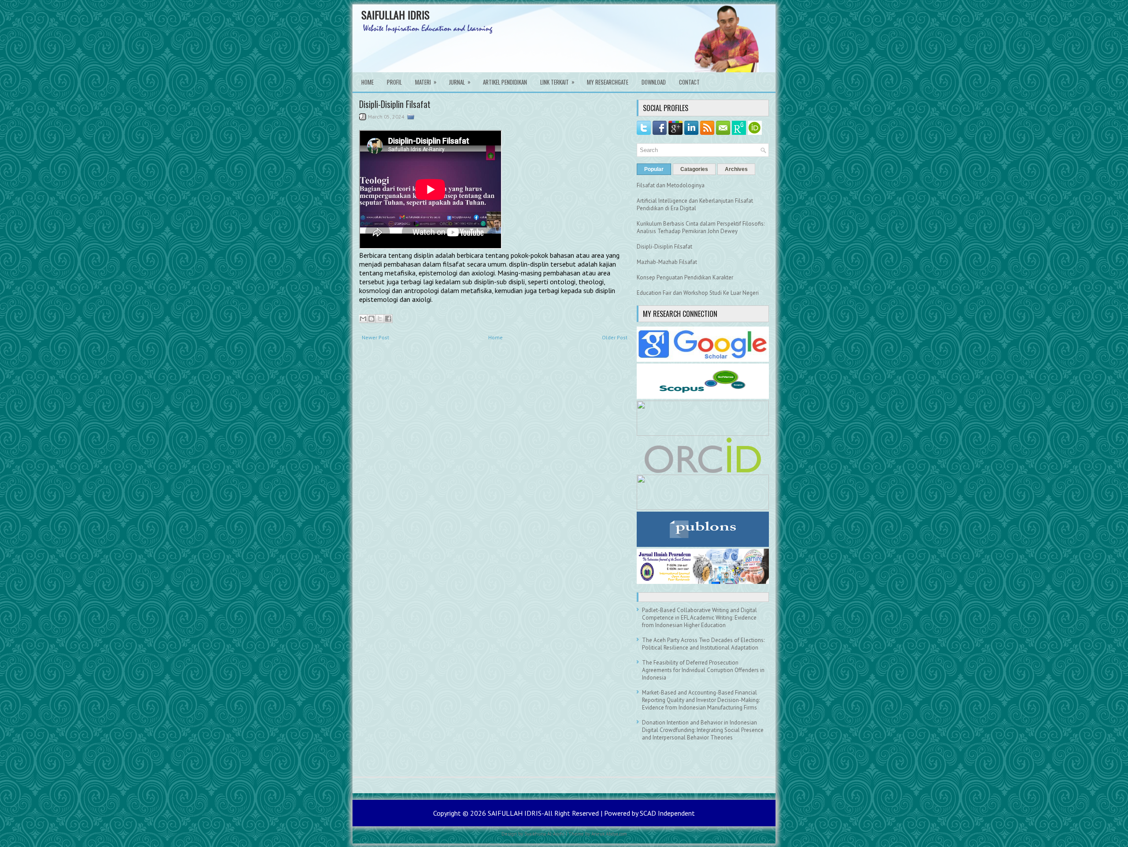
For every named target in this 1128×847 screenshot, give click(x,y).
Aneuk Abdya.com (609, 834)
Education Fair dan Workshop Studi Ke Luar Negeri (698, 293)
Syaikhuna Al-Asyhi (544, 834)
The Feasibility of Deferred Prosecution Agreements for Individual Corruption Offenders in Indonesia (703, 670)
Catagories (694, 169)
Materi (426, 81)
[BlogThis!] (371, 318)
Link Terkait (557, 81)
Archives (736, 169)
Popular (654, 169)
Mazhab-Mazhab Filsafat (667, 262)
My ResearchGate (607, 82)
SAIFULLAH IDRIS (395, 14)
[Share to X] (379, 318)
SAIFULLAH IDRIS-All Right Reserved (544, 813)
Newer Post (375, 337)
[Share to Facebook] (388, 318)
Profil (394, 82)
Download (654, 82)
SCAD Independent (667, 813)
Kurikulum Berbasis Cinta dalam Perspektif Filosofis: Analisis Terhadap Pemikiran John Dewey (700, 227)
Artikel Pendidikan (505, 82)
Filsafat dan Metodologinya (671, 185)
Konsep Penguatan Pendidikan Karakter (685, 277)
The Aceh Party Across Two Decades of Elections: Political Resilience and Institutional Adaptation (703, 643)
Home (367, 82)
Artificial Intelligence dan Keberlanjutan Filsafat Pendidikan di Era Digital (695, 204)
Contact (689, 82)
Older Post (614, 337)
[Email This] (363, 318)
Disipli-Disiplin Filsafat (394, 104)
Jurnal (460, 81)
